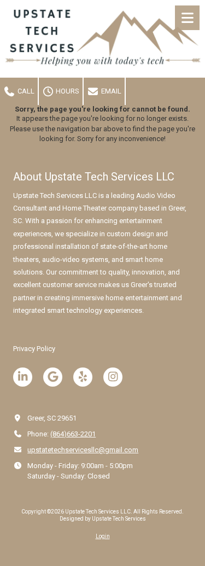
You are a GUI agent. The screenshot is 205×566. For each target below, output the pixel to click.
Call (25, 91)
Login (103, 536)
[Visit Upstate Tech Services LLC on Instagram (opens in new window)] (112, 377)
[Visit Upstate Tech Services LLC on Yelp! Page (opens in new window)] (82, 377)
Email (110, 91)
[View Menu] (187, 17)
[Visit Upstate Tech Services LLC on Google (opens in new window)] (52, 377)
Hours (66, 91)
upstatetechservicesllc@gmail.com (82, 450)
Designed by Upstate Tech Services (103, 519)
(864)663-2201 (73, 434)
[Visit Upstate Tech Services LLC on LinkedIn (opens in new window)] (22, 377)
